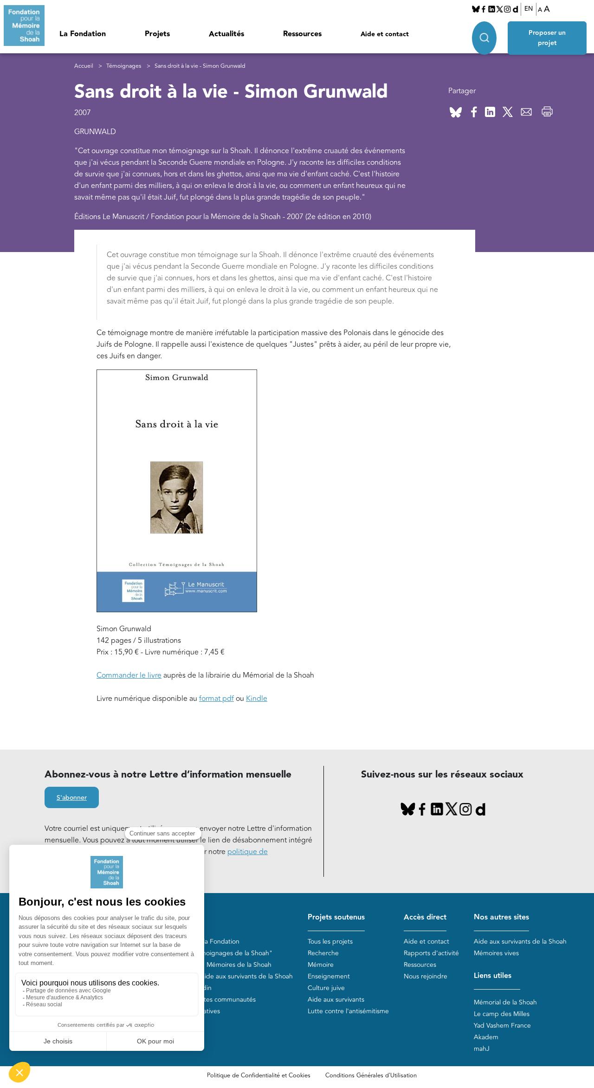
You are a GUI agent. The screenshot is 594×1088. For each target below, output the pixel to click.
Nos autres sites (501, 917)
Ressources (302, 34)
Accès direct (425, 917)
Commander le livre (129, 675)
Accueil (83, 66)
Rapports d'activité (431, 953)
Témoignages (123, 66)
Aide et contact (385, 34)
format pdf (216, 698)
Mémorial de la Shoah (505, 1002)
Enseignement (329, 976)
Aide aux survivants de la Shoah (520, 941)
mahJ (482, 1049)
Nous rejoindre (425, 976)
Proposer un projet (547, 38)
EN (528, 8)
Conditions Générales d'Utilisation (371, 1075)
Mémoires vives (496, 953)
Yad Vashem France (502, 1025)
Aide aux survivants (336, 999)
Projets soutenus (336, 917)
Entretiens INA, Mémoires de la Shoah (215, 965)
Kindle (256, 698)
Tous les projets (330, 941)
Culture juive (326, 988)
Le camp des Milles (501, 1014)
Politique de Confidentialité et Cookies (258, 1075)
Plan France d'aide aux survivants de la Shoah (226, 976)
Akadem (486, 1037)
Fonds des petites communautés (208, 999)
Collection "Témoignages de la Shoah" (216, 953)
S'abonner (72, 798)
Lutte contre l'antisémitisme (348, 1011)
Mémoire (321, 965)
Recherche (323, 953)
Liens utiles (492, 976)
